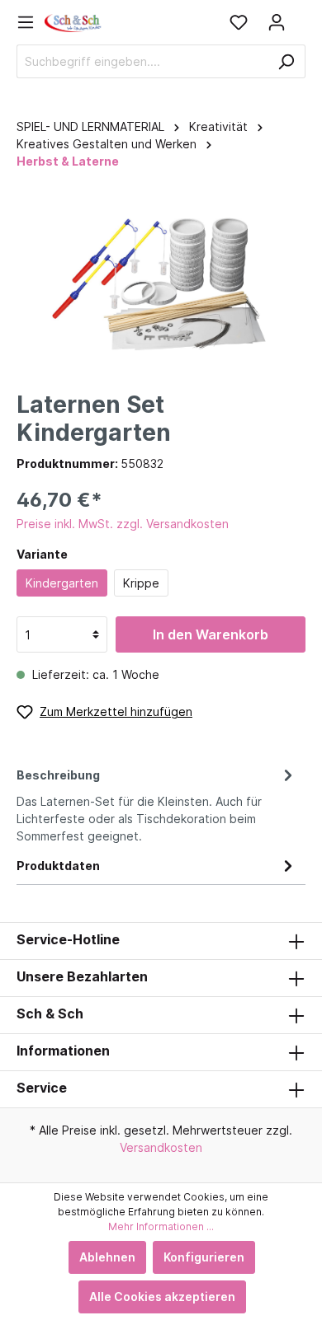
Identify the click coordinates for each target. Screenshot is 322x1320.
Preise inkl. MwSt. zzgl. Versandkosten (123, 524)
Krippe (141, 583)
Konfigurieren (203, 1257)
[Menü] (31, 22)
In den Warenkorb (210, 634)
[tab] (157, 803)
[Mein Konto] (277, 22)
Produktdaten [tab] (58, 866)
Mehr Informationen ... (161, 1226)
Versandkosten (161, 1147)
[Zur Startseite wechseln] (73, 21)
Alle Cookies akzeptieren (162, 1297)
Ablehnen (107, 1257)
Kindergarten (62, 583)
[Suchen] (286, 61)
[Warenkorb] (300, 16)
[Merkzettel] (239, 22)
